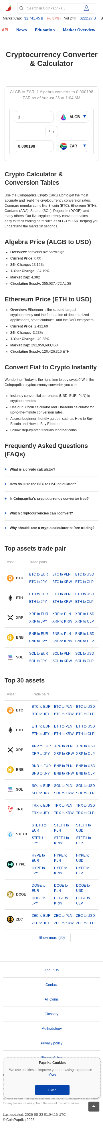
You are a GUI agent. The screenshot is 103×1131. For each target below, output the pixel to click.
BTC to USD (84, 574)
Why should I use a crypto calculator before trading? (52, 528)
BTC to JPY (38, 582)
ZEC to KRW (64, 923)
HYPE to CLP (82, 870)
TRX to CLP (85, 813)
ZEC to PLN (63, 916)
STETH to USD (83, 827)
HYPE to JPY (38, 870)
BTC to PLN (61, 574)
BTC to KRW (62, 582)
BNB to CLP (84, 641)
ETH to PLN (61, 594)
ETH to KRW (62, 602)
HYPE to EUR (38, 858)
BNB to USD (84, 634)
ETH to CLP (84, 602)
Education (45, 30)
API (5, 30)
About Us (51, 970)
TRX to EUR (41, 806)
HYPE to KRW (60, 870)
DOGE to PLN (61, 888)
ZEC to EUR (41, 916)
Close (52, 1090)
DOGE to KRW (61, 900)
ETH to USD (84, 594)
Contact (51, 985)
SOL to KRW (62, 661)
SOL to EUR (38, 654)
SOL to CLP (84, 661)
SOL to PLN (61, 654)
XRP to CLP (84, 621)
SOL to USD (84, 654)
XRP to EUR (38, 614)
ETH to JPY (38, 602)
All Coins (52, 999)
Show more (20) (52, 937)
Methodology (51, 1029)
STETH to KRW (61, 840)
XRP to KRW (62, 621)
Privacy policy (51, 1043)
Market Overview (79, 30)
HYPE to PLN (60, 858)
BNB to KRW (62, 641)
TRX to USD (85, 806)
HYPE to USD (82, 858)
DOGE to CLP (83, 900)
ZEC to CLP (85, 923)
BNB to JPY (38, 641)
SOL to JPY (38, 661)
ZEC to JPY (40, 923)
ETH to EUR (38, 594)
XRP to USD (84, 614)
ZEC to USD (85, 916)
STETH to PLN (61, 827)
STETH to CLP (83, 840)
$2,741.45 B (33, 18)
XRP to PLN (61, 614)
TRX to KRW (64, 813)
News (21, 30)
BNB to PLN (61, 634)
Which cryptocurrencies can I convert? (41, 513)
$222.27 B (88, 18)
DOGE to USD (83, 888)
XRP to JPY (38, 621)
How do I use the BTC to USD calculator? (43, 484)
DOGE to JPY (38, 900)
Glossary (51, 1014)
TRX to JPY (40, 813)
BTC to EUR (38, 574)
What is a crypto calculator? (32, 469)
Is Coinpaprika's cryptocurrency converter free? (49, 499)
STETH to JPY (39, 840)
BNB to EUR (38, 634)
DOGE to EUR (38, 888)
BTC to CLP (84, 582)
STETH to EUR (39, 827)
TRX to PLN (63, 806)
